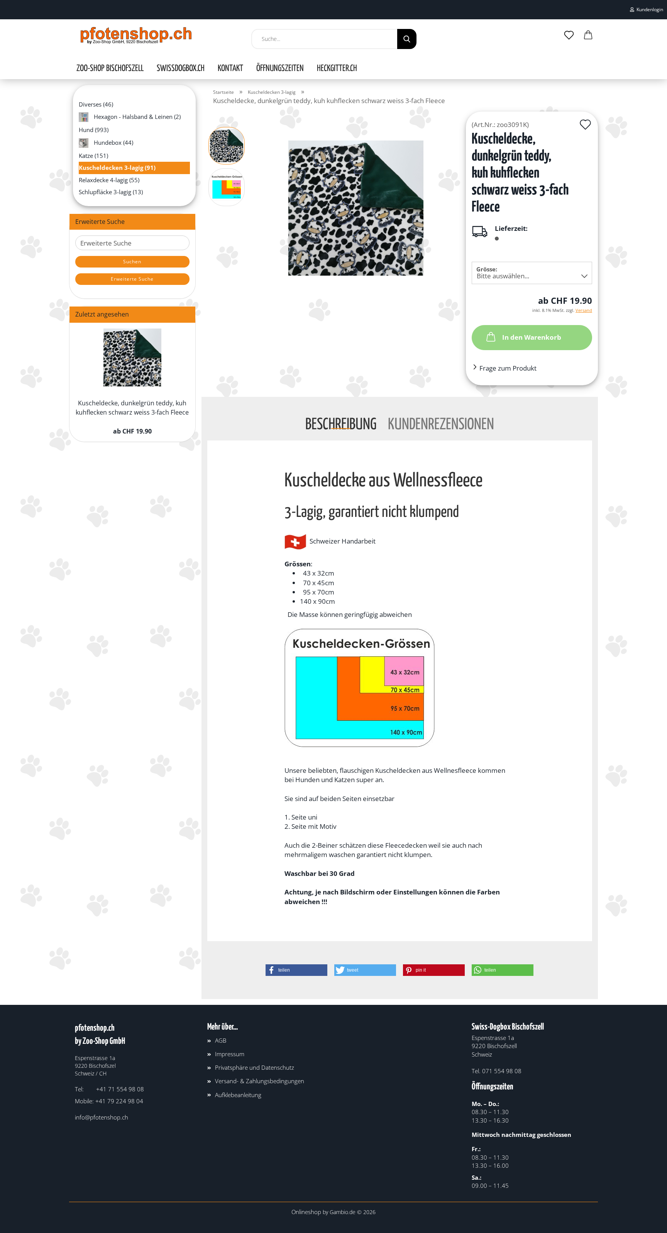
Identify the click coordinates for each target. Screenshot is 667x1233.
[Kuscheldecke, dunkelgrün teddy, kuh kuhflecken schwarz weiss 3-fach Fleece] (355, 207)
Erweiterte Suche (132, 279)
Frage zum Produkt (508, 368)
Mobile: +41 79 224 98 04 (109, 1101)
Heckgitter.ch (337, 68)
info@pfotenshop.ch (101, 1117)
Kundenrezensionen (441, 423)
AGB (220, 1040)
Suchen (132, 261)
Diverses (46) (96, 104)
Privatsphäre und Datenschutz (254, 1067)
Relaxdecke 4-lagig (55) (109, 180)
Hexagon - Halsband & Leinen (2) (136, 116)
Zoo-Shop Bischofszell (110, 68)
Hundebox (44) (112, 142)
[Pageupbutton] (645, 1221)
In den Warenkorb (531, 337)
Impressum (229, 1054)
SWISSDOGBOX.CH (181, 68)
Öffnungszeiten (280, 68)
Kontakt (230, 68)
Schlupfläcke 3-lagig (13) (111, 192)
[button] (588, 35)
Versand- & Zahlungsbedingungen (259, 1081)
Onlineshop (306, 1212)
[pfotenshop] (136, 35)
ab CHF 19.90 (132, 431)
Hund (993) (93, 130)
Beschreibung (340, 423)
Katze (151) (93, 155)
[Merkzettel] (569, 35)
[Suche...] (406, 39)
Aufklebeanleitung (238, 1095)
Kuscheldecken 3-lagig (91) (117, 167)
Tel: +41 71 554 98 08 (109, 1089)
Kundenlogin (648, 9)
